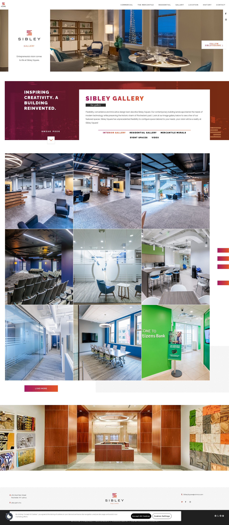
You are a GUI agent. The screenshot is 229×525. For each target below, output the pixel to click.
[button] (9, 516)
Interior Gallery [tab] (114, 133)
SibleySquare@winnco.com (193, 494)
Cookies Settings (162, 516)
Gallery (180, 5)
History (207, 5)
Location (193, 5)
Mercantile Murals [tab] (173, 133)
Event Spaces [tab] (139, 137)
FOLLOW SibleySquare (213, 44)
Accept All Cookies (141, 516)
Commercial (127, 5)
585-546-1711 (16, 503)
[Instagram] (226, 19)
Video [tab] (155, 137)
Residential (165, 5)
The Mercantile (146, 5)
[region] (95, 516)
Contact (220, 5)
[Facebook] (226, 14)
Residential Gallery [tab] (143, 133)
